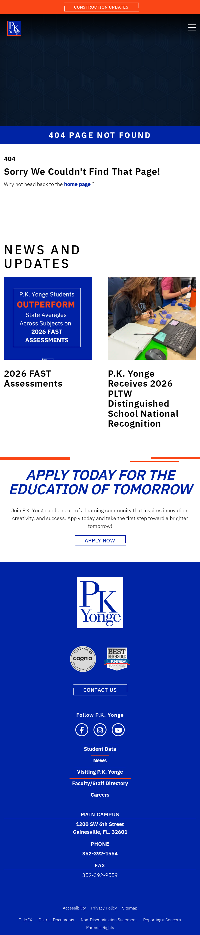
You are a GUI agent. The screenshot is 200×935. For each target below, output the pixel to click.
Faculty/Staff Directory (100, 783)
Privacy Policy (104, 908)
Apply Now (100, 540)
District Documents (56, 919)
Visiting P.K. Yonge (100, 771)
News (100, 760)
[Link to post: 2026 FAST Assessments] (48, 318)
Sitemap (129, 908)
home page (78, 184)
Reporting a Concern (162, 919)
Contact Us (100, 689)
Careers (100, 794)
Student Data (100, 748)
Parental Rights (100, 927)
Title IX (25, 919)
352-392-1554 (100, 853)
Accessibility (74, 908)
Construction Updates (101, 7)
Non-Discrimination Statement (109, 919)
